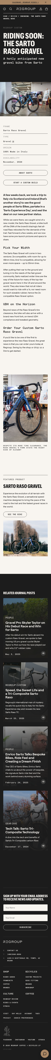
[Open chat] (45, 1054)
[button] (7, 416)
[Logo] (26, 9)
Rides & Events (10, 1003)
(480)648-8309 (14, 954)
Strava (6, 1006)
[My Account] (41, 9)
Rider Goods (9, 977)
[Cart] (46, 9)
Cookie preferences (23, 1018)
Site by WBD (7, 1049)
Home (5, 16)
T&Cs (37, 1013)
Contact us (12, 950)
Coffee (6, 984)
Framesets (8, 980)
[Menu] (4, 9)
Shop (6, 971)
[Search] (10, 9)
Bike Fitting (32, 980)
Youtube (31, 1040)
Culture (8, 993)
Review (14, 16)
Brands (6, 988)
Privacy (7, 1018)
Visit (6, 1013)
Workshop (30, 988)
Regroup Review (10, 999)
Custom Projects (33, 977)
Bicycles (31, 971)
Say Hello (16, 1013)
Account (28, 1013)
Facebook (7, 1040)
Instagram (19, 1040)
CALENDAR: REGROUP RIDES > (25, 2)
